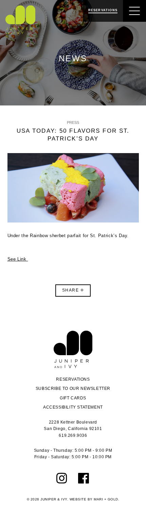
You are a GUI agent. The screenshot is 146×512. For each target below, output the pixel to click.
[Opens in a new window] (62, 478)
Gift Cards (73, 398)
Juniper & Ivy (20, 19)
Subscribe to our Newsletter (73, 388)
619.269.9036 (73, 435)
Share (71, 290)
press (73, 122)
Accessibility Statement (73, 407)
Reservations (73, 379)
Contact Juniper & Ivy (73, 349)
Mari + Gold (106, 499)
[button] (134, 11)
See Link (17, 259)
